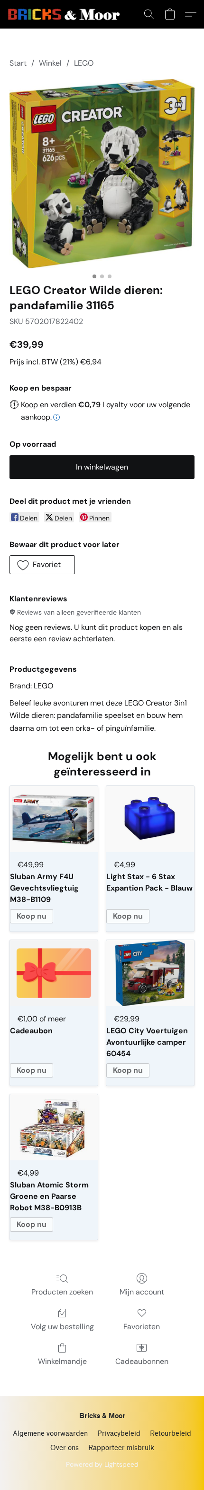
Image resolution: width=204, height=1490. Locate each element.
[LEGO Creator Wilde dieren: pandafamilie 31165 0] (102, 173)
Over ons (64, 1448)
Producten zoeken (62, 1292)
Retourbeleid (170, 1434)
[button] (67, 14)
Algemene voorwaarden (50, 1434)
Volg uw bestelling (62, 1327)
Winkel (50, 63)
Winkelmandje (62, 1361)
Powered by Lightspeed (102, 1464)
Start (18, 63)
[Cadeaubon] (54, 973)
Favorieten (141, 1327)
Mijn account (142, 1292)
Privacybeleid (118, 1434)
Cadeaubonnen (141, 1361)
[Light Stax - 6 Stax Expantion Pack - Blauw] (150, 819)
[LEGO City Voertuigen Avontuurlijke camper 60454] (150, 973)
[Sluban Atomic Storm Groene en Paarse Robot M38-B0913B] (54, 1127)
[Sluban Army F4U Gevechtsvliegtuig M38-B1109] (54, 819)
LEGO (83, 63)
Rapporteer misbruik (121, 1448)
